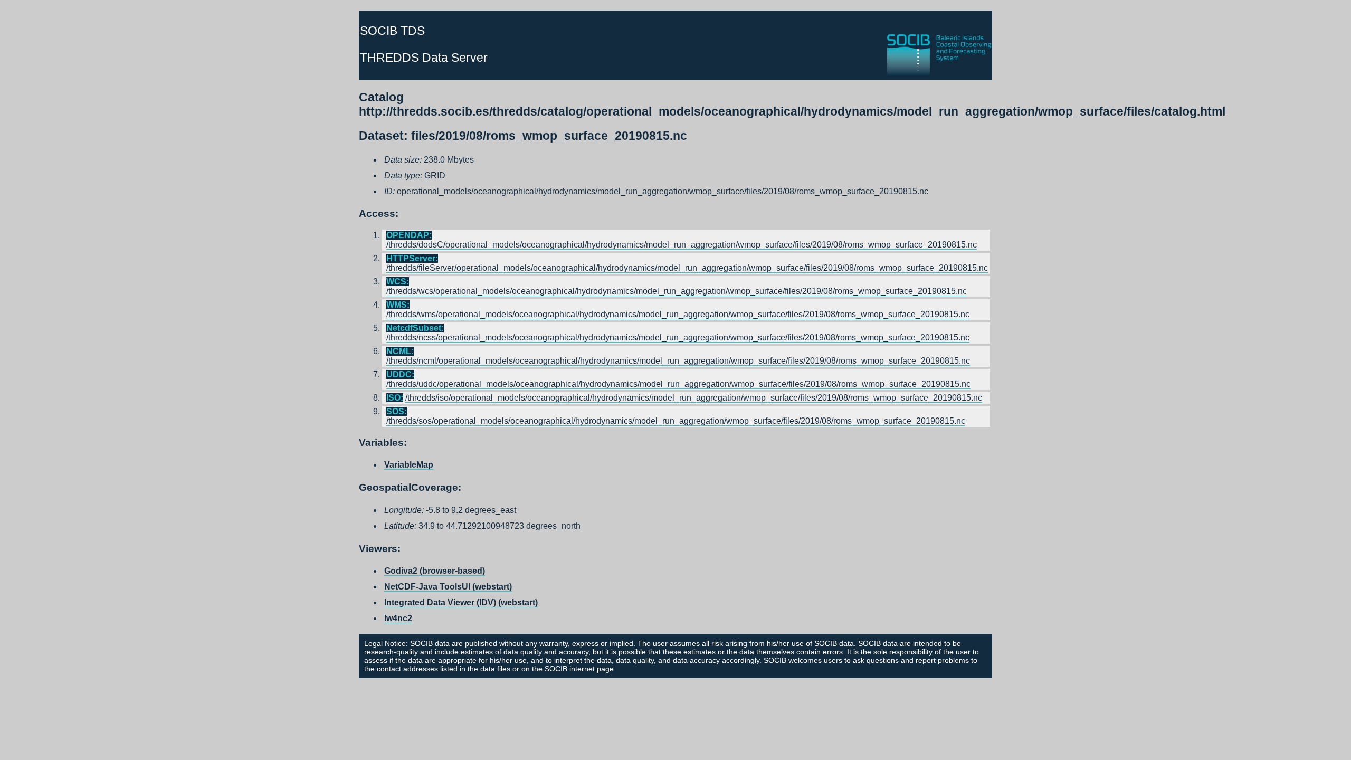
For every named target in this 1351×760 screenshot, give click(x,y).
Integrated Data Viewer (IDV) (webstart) (461, 602)
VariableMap (408, 464)
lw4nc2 (398, 618)
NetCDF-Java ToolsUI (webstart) (448, 586)
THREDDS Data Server (424, 57)
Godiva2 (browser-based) (434, 570)
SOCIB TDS (392, 30)
